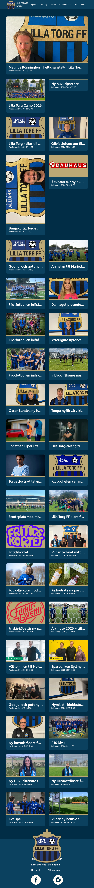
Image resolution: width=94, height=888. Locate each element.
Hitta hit (36, 870)
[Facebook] (36, 880)
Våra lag (44, 4)
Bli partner (54, 870)
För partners (80, 4)
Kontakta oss (38, 864)
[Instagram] (58, 880)
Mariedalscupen (65, 4)
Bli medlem (54, 864)
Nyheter (34, 4)
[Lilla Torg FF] (11, 4)
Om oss (53, 4)
